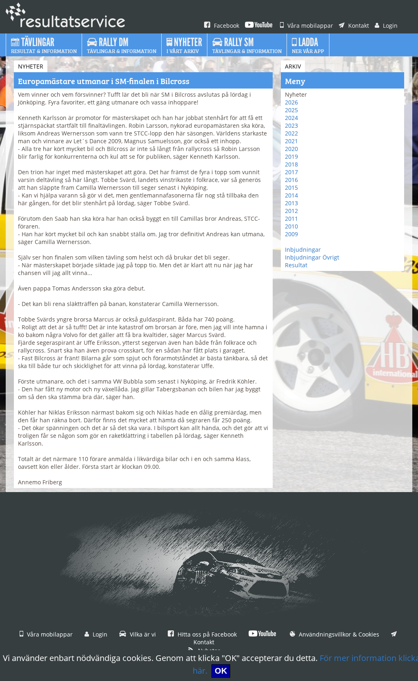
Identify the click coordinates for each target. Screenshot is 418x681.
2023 (291, 125)
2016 (291, 180)
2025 (291, 110)
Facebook (225, 25)
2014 (291, 195)
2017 (291, 172)
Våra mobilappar (309, 25)
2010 (291, 226)
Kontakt (358, 25)
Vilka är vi (142, 634)
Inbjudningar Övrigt (312, 257)
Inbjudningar (303, 249)
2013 (291, 203)
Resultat (296, 265)
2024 (291, 118)
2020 (291, 149)
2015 (291, 187)
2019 (291, 156)
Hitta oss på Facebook (206, 634)
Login (389, 25)
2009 (291, 234)
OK (221, 670)
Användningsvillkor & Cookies (338, 634)
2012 (291, 211)
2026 (291, 102)
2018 (291, 164)
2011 (291, 218)
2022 (291, 133)
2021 (291, 141)
